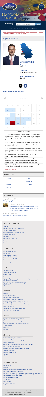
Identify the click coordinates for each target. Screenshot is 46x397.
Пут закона (6, 285)
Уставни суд (7, 379)
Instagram (9, 178)
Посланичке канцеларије (11, 297)
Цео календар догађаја (10, 169)
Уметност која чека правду (12, 310)
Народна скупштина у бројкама (13, 228)
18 (12, 119)
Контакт (5, 243)
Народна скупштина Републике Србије (14, 32)
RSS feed (29, 184)
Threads (8, 187)
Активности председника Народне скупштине (18, 344)
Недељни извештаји (9, 352)
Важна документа (9, 234)
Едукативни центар (9, 295)
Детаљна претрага (32, 28)
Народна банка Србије (10, 377)
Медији (6, 316)
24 (7, 123)
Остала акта (7, 274)
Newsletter (29, 181)
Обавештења (7, 325)
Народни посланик (21, 33)
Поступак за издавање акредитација (15, 321)
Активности (8, 248)
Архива (5, 354)
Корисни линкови (10, 362)
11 (12, 114)
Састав (41, 32)
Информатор (7, 260)
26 (18, 123)
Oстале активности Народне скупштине (16, 348)
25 (12, 123)
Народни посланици (8, 33)
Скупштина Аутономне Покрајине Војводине (17, 369)
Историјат (6, 241)
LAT (15, 28)
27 (23, 123)
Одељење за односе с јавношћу (13, 319)
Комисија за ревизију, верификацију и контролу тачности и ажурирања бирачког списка (22, 374)
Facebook (29, 178)
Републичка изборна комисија (13, 371)
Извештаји (6, 277)
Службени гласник (9, 384)
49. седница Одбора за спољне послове (15, 215)
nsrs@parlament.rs (10, 394)
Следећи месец (42, 98)
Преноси (6, 335)
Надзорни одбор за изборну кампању (15, 302)
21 (28, 119)
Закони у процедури (9, 272)
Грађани (6, 290)
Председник (7, 365)
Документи (6, 327)
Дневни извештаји (9, 350)
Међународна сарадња (10, 255)
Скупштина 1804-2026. (10, 238)
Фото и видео (7, 262)
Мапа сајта (21, 28)
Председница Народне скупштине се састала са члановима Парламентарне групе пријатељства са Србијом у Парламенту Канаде (24, 208)
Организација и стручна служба (13, 232)
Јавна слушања (8, 342)
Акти (5, 267)
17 (7, 119)
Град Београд (7, 381)
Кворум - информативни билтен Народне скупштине (20, 304)
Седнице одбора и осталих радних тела (16, 340)
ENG (11, 28)
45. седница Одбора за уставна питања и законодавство (19, 201)
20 (23, 119)
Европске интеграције (10, 258)
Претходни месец (5, 98)
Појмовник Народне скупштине (13, 299)
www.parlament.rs (20, 394)
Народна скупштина (31, 32)
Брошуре (6, 236)
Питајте (5, 293)
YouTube (8, 184)
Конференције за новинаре (12, 346)
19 (18, 119)
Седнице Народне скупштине (12, 338)
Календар (6, 253)
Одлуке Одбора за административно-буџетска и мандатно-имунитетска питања (22, 279)
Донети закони (8, 270)
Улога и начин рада (9, 230)
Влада (5, 367)
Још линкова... (8, 386)
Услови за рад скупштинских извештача (16, 323)
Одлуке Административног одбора (14, 283)
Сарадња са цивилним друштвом (14, 308)
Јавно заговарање (9, 306)
